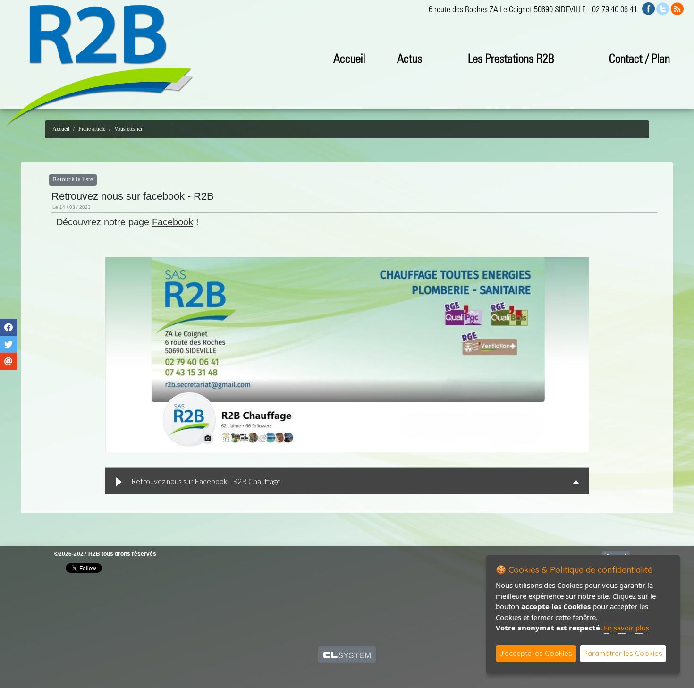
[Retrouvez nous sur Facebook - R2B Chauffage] (347, 355)
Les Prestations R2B (511, 58)
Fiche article (91, 129)
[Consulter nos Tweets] (662, 8)
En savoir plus (626, 627)
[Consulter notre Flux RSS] (677, 8)
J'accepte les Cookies (535, 653)
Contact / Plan (639, 58)
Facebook (172, 222)
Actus (409, 58)
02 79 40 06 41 (614, 9)
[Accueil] (99, 65)
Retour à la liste (73, 179)
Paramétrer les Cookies (623, 653)
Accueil (349, 58)
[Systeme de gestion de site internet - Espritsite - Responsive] (347, 654)
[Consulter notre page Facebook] (648, 8)
